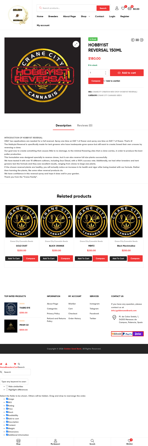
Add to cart (129, 72)
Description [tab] (63, 125)
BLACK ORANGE (56, 245)
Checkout (72, 313)
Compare (95, 81)
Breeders (53, 16)
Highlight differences (18, 389)
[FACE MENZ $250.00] (142, 40)
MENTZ (91, 245)
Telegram (94, 308)
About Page (69, 16)
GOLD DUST (21, 245)
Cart (70, 308)
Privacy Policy (53, 313)
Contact (99, 16)
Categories (52, 308)
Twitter (93, 318)
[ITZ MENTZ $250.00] (133, 40)
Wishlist (72, 303)
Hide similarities (15, 386)
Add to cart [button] (14, 258)
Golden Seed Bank (72, 348)
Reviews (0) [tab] (84, 125)
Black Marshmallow (126, 245)
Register (124, 16)
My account (43, 25)
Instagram (95, 303)
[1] (123, 8)
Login (112, 16)
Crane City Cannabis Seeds (110, 95)
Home (40, 16)
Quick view (25, 222)
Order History (74, 318)
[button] (76, 44)
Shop (83, 16)
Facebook (94, 313)
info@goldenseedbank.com (124, 310)
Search (103, 8)
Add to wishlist (113, 81)
